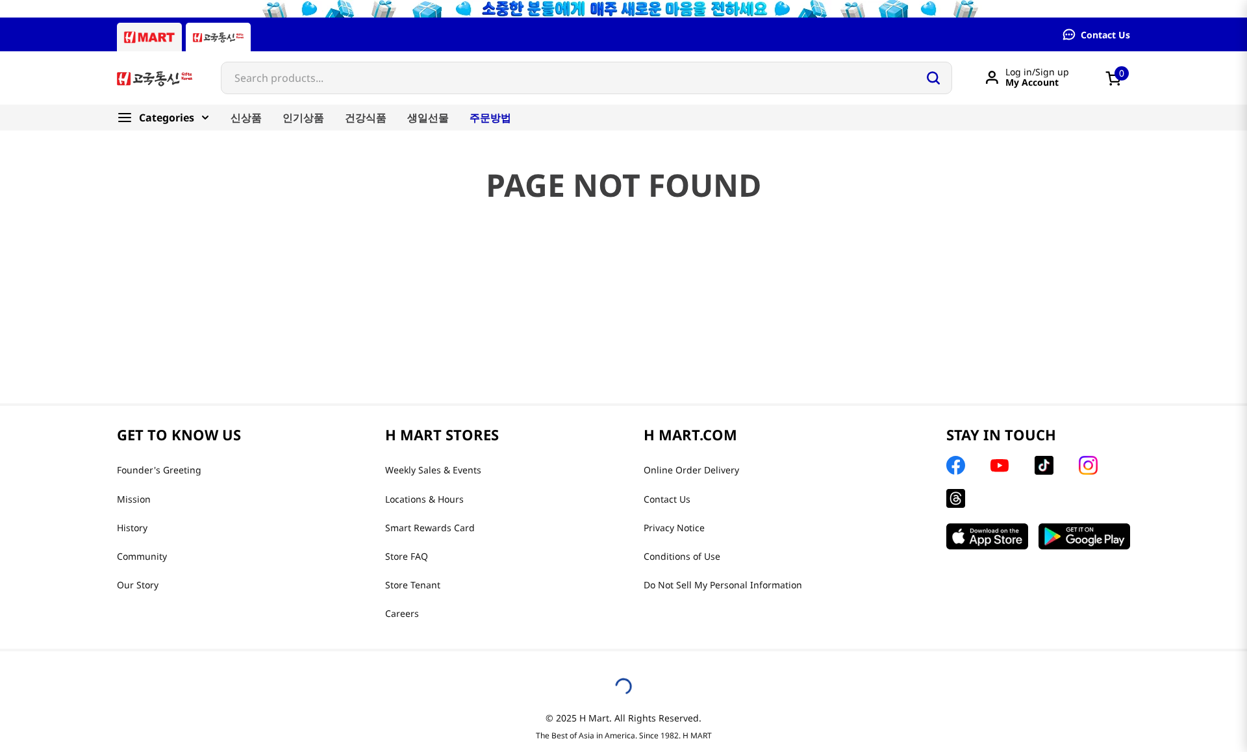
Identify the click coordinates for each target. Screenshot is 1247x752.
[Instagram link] (1088, 465)
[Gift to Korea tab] (218, 37)
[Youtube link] (999, 465)
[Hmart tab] (149, 37)
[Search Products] (933, 78)
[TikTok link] (1044, 465)
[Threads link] (955, 498)
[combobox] (586, 78)
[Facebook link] (955, 465)
